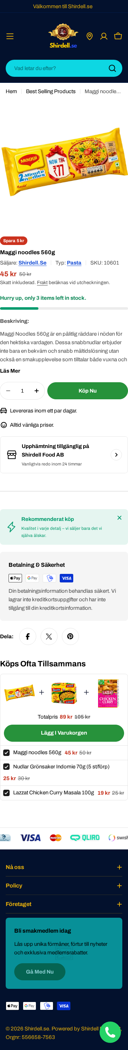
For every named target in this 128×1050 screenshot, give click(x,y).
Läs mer (10, 371)
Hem (11, 91)
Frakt (42, 282)
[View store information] (116, 454)
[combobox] (64, 68)
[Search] (112, 68)
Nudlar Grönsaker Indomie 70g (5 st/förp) (61, 766)
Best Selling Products (51, 91)
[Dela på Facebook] (27, 636)
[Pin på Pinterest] (70, 636)
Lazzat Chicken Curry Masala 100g (53, 792)
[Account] (104, 36)
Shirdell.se (32, 263)
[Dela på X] (49, 636)
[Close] (119, 517)
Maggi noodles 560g (37, 752)
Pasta (74, 263)
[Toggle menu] (10, 36)
